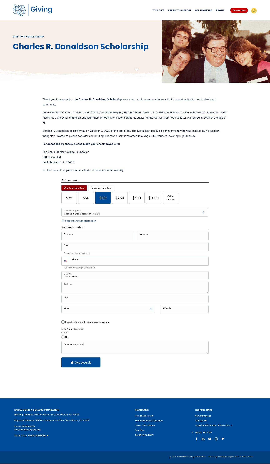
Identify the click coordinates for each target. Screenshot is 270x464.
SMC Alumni (201, 420)
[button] (255, 10)
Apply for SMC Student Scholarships (212, 425)
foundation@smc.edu (30, 429)
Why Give (158, 10)
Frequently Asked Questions (149, 420)
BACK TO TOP (203, 432)
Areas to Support (179, 10)
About (220, 10)
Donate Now (239, 10)
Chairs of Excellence (145, 425)
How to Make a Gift (144, 415)
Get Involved (203, 10)
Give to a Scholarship (28, 36)
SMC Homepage (203, 415)
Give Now (139, 430)
